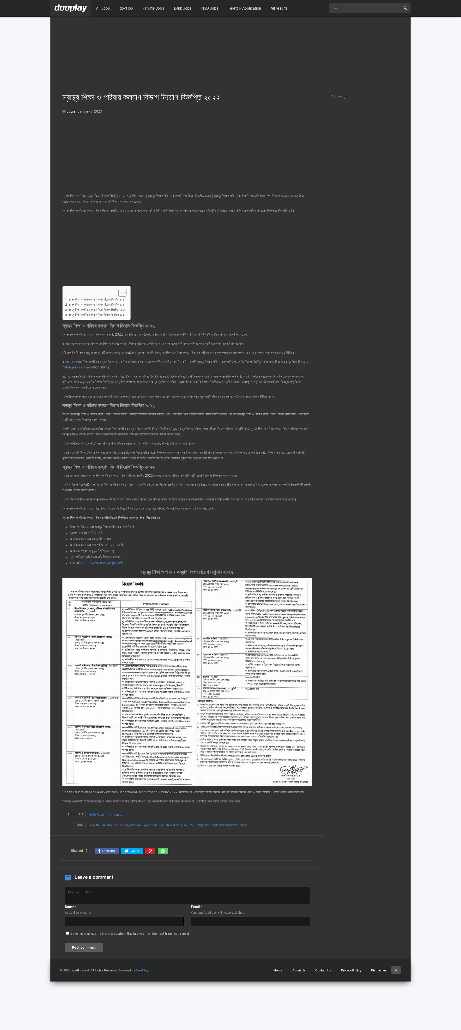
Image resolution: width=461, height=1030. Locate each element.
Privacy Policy (351, 970)
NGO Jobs (209, 8)
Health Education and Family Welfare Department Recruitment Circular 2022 (142, 825)
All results (279, 8)
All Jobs (103, 8)
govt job (126, 8)
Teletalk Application (244, 8)
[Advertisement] (230, 52)
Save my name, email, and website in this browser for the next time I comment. (130, 933)
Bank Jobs (183, 8)
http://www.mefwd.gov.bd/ (102, 563)
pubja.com (80, 367)
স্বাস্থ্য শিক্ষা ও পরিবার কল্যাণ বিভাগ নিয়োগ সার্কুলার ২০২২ (97, 315)
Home (278, 970)
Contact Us (323, 970)
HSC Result (97, 814)
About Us (298, 970)
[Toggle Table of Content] (120, 293)
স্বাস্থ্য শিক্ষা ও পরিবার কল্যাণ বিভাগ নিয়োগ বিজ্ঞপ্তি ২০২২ (96, 299)
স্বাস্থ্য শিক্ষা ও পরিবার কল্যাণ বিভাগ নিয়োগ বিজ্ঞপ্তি (222, 825)
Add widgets (340, 97)
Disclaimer (378, 970)
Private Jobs (153, 8)
